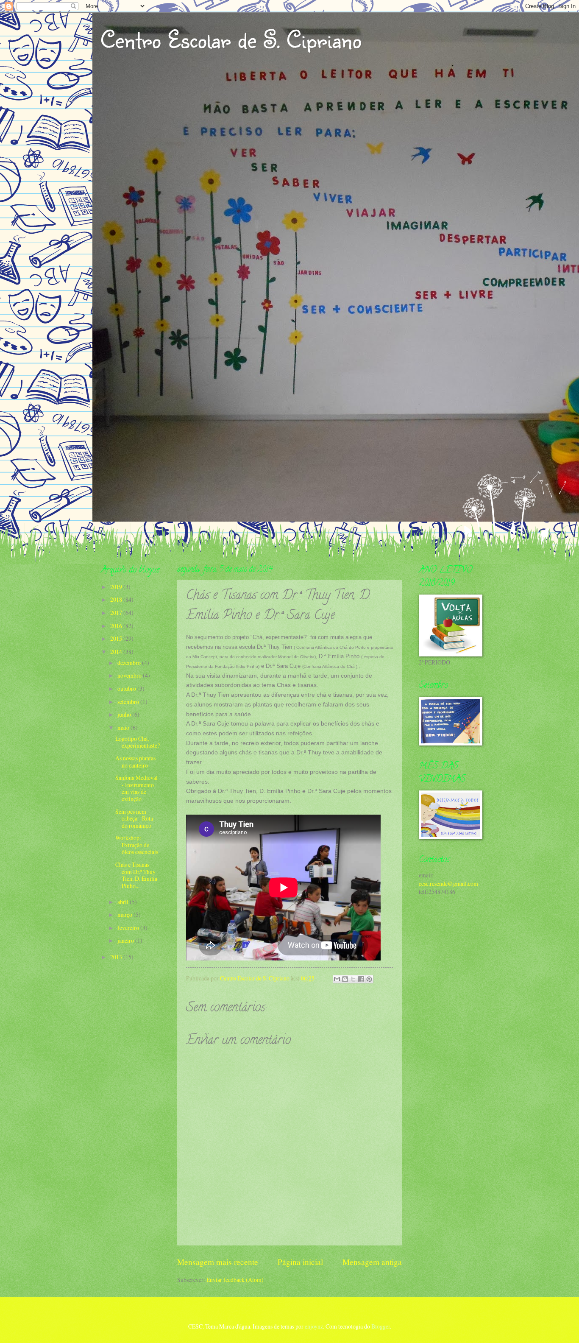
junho (124, 714)
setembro (128, 702)
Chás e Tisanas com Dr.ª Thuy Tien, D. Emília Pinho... (136, 875)
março (125, 914)
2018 (116, 599)
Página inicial (300, 1261)
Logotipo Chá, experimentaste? (137, 742)
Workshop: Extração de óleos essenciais (136, 845)
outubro (127, 688)
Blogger (380, 1326)
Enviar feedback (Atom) (235, 1280)
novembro (130, 675)
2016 (116, 626)
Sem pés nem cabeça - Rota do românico (134, 818)
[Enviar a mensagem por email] (337, 979)
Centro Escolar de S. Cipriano (231, 39)
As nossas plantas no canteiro (135, 761)
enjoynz (314, 1326)
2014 (116, 652)
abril (123, 902)
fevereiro (128, 928)
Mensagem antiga (372, 1261)
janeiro (126, 940)
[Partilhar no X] (353, 979)
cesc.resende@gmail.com (448, 884)
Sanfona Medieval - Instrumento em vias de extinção (136, 788)
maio (124, 727)
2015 (116, 638)
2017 (116, 613)
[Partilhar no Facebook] (361, 979)
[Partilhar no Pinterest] (369, 979)
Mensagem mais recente (217, 1261)
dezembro (129, 663)
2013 (116, 957)
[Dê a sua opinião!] (345, 979)
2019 (116, 587)
